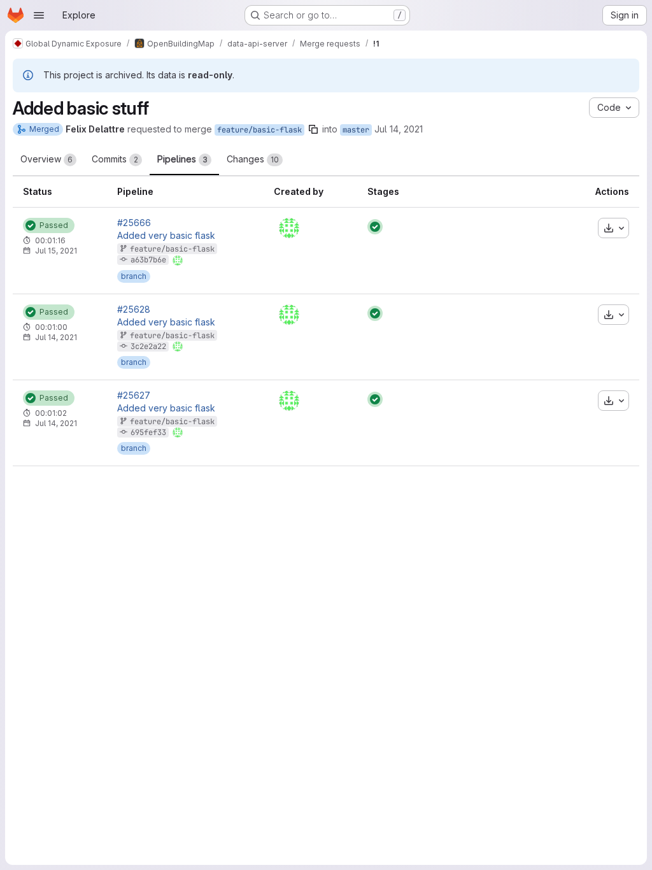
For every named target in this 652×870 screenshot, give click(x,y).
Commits (115, 158)
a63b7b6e (148, 260)
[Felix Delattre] (289, 228)
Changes (253, 158)
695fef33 (148, 432)
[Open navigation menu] (39, 15)
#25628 (133, 309)
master (356, 130)
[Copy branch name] (313, 129)
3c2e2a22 (148, 346)
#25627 (133, 395)
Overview (46, 158)
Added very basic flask (166, 236)
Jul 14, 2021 (398, 129)
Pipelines (182, 158)
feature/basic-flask (259, 130)
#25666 (134, 223)
